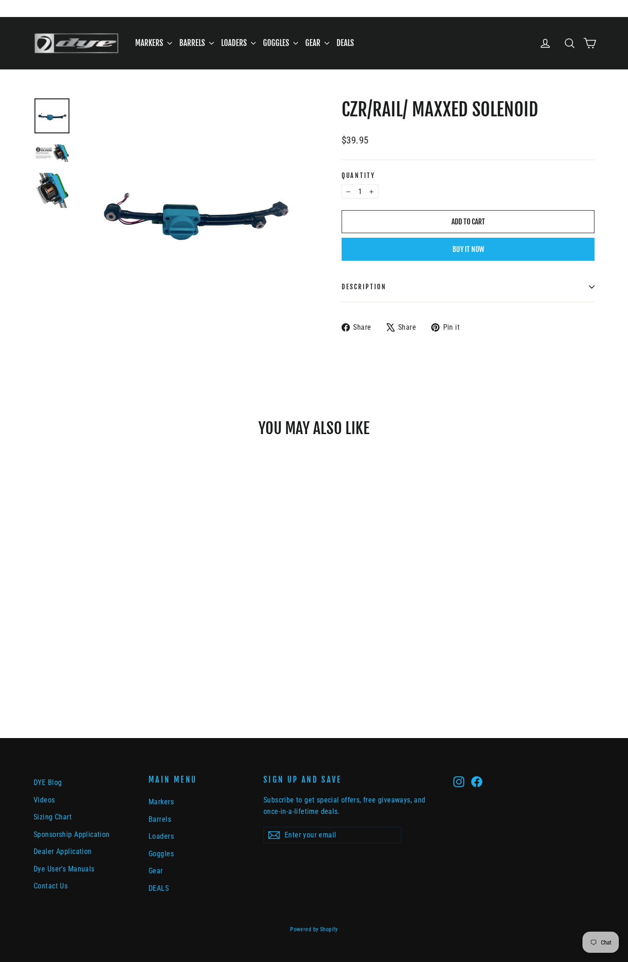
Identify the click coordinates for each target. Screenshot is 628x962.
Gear (313, 43)
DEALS (345, 43)
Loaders (235, 43)
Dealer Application (63, 851)
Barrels (193, 43)
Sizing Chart (53, 817)
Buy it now (468, 249)
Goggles (277, 43)
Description (364, 287)
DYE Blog (48, 782)
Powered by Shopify (314, 929)
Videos (44, 800)
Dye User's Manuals (64, 869)
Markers (150, 43)
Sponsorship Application (72, 834)
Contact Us (51, 886)
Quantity (358, 175)
